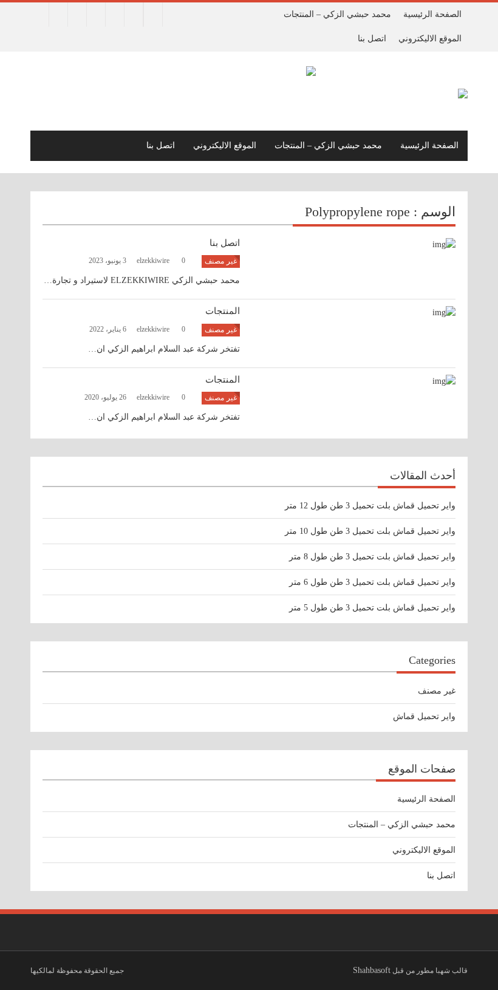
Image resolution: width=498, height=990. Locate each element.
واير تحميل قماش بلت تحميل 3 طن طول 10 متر (370, 531)
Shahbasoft (372, 970)
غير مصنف (221, 261)
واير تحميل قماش (424, 716)
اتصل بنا (372, 38)
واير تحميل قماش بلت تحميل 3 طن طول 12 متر (370, 505)
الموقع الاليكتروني (430, 38)
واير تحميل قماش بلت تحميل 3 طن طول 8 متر (372, 556)
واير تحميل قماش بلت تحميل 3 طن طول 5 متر (372, 607)
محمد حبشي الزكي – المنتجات (337, 14)
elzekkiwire (154, 260)
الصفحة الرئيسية (432, 14)
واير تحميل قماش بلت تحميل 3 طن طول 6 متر (372, 582)
